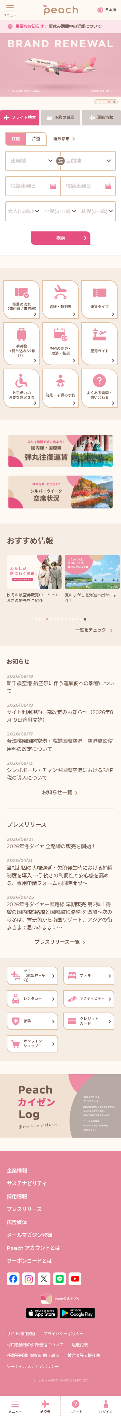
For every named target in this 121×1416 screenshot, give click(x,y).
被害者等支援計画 (84, 1355)
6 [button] (54, 619)
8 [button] (62, 619)
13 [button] (80, 619)
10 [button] (69, 619)
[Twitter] (44, 1278)
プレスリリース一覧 (57, 942)
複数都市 (61, 139)
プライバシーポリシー (63, 1333)
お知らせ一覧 (57, 792)
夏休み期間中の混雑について (58, 26)
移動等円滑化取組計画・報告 (33, 1355)
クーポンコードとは (29, 1261)
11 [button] (73, 619)
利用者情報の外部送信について (35, 1344)
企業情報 (17, 1170)
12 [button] (77, 619)
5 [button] (51, 619)
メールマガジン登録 (29, 1235)
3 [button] (105, 102)
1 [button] (98, 102)
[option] (60, 65)
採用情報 (17, 1196)
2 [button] (102, 102)
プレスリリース (24, 1209)
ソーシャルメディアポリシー (33, 1366)
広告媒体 (17, 1222)
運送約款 (80, 1344)
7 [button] (58, 619)
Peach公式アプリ (66, 1299)
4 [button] (109, 102)
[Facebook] (13, 1278)
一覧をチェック (91, 630)
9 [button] (66, 619)
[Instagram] (28, 1278)
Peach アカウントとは (33, 1248)
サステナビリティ (27, 1183)
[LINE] (59, 1278)
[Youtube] (75, 1278)
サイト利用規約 (21, 1333)
